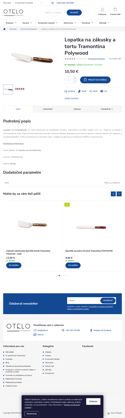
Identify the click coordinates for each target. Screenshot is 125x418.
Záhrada (48, 370)
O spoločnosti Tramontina (24, 3)
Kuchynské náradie (52, 359)
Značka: (71, 98)
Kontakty (9, 359)
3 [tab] (63, 275)
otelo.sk (40, 334)
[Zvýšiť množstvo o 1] (75, 78)
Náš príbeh (7, 3)
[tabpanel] (32, 236)
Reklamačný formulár (14, 379)
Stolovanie (49, 363)
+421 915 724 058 (73, 330)
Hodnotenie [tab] (47, 109)
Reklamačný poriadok (14, 382)
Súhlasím (93, 401)
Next (119, 193)
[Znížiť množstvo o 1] (75, 81)
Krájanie (48, 352)
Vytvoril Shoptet (116, 413)
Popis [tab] (18, 109)
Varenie (48, 356)
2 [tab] (61, 275)
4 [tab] (65, 275)
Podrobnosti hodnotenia (96, 59)
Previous (113, 193)
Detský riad (49, 366)
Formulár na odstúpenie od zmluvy (19, 375)
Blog (7, 362)
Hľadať (74, 12)
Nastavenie (32, 413)
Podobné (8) (105, 109)
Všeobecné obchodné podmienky (18, 366)
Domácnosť (49, 373)
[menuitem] (11, 23)
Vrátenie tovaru (11, 386)
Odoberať (108, 300)
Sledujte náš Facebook (102, 330)
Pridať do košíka (97, 80)
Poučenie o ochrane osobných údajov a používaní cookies (20, 371)
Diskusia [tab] (77, 109)
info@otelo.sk (42, 330)
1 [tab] (59, 275)
